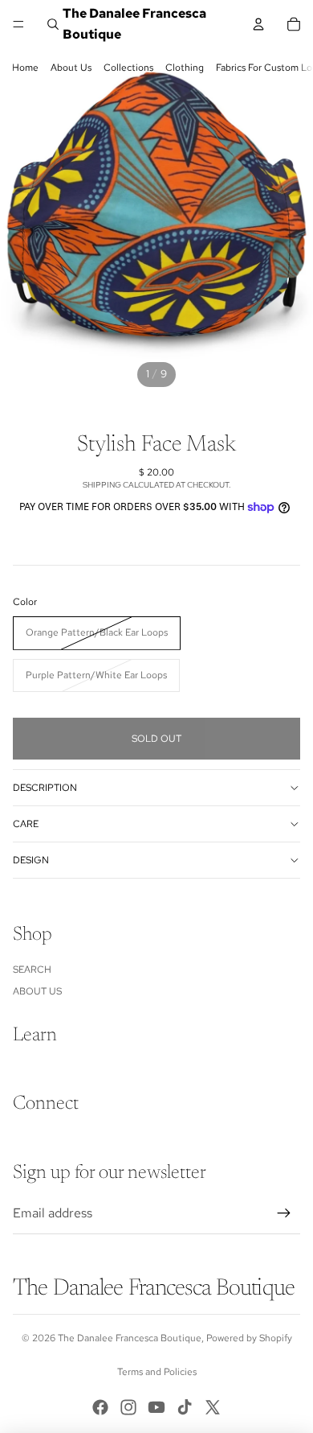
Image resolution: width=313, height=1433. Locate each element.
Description (45, 787)
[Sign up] (284, 1213)
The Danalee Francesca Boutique (129, 1338)
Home (25, 67)
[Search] (53, 24)
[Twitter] (212, 1407)
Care (26, 823)
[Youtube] (156, 1407)
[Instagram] (128, 1407)
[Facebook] (100, 1407)
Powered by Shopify (249, 1338)
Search (32, 969)
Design (31, 860)
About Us (71, 67)
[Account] (258, 24)
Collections (128, 67)
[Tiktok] (184, 1407)
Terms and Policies (157, 1371)
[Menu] (18, 24)
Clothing (184, 67)
